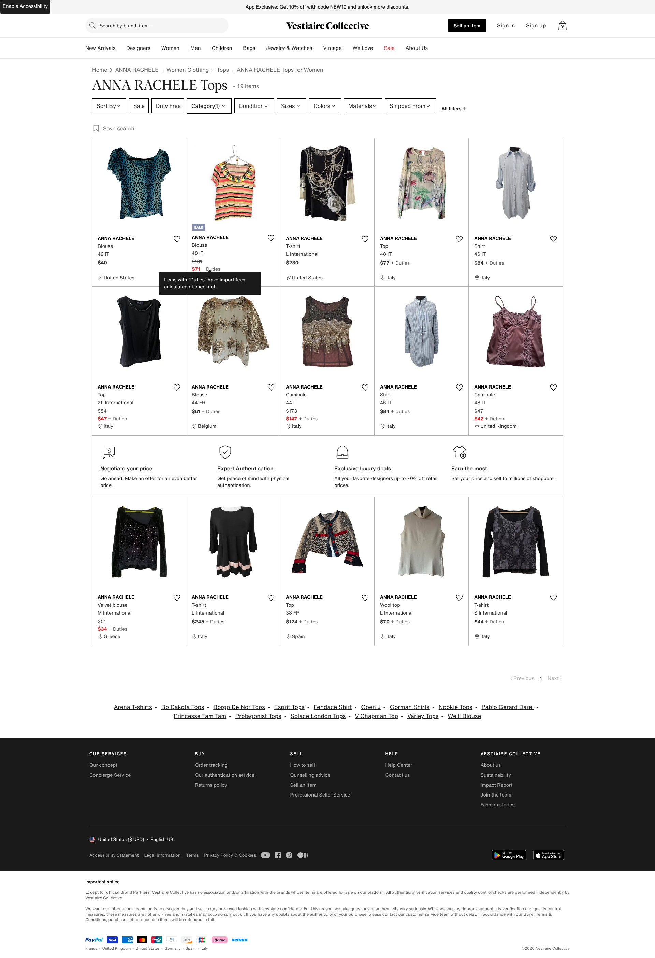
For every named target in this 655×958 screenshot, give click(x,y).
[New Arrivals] (120, 48)
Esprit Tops (289, 707)
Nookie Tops (455, 707)
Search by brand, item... (126, 25)
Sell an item (467, 25)
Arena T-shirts (133, 707)
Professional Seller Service (320, 795)
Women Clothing (187, 70)
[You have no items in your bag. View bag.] (562, 25)
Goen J (371, 707)
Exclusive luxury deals (362, 468)
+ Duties (211, 268)
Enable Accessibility (25, 6)
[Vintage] (347, 48)
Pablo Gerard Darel (507, 707)
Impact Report (497, 785)
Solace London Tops (318, 716)
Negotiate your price (126, 468)
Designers (138, 48)
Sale (389, 48)
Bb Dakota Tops (182, 707)
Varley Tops (423, 716)
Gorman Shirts (410, 707)
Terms (192, 855)
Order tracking (211, 765)
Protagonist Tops (258, 716)
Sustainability (496, 775)
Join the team (496, 795)
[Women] (185, 48)
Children (222, 48)
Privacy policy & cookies (230, 855)
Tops (223, 70)
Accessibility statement (114, 855)
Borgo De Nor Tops (239, 707)
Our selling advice (310, 775)
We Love (363, 48)
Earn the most (469, 468)
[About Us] (433, 48)
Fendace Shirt (333, 707)
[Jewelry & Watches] (317, 48)
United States (148, 948)
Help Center (398, 765)
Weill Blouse (464, 716)
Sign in (506, 25)
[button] (562, 25)
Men (195, 48)
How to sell (302, 765)
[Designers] (156, 48)
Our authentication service (224, 775)
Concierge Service (110, 775)
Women (170, 48)
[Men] (206, 48)
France (91, 948)
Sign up (536, 25)
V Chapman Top (376, 716)
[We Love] (378, 48)
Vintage (332, 48)
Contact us (397, 775)
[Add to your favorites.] (177, 239)
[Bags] (260, 48)
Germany (172, 948)
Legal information (162, 855)
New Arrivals (100, 48)
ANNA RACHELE (136, 70)
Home (99, 70)
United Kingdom (116, 948)
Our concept (103, 765)
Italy (204, 948)
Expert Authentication (245, 468)
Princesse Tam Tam (200, 716)
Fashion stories (497, 804)
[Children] (237, 48)
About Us (417, 48)
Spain (191, 948)
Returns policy (211, 785)
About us (491, 765)
